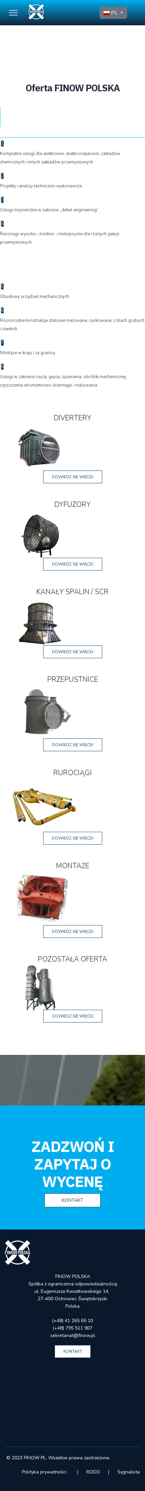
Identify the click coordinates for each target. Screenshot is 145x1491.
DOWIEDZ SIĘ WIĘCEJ (72, 477)
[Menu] (13, 12)
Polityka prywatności (45, 1472)
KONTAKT (72, 1200)
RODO (93, 1472)
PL (114, 13)
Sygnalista (128, 1472)
